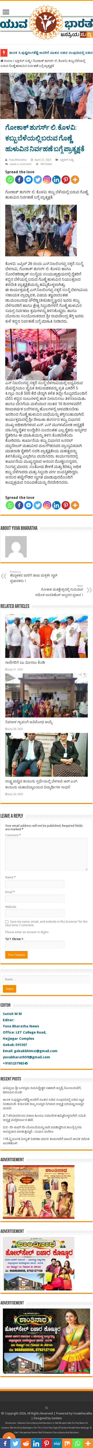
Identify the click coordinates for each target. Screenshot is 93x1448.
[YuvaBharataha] (46, 21)
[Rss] (46, 1408)
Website (10, 907)
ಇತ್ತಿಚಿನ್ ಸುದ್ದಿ (22, 61)
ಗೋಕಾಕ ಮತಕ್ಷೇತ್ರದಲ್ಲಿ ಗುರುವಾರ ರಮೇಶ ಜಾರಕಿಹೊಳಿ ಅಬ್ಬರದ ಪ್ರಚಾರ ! (59, 590)
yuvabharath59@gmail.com (26, 1057)
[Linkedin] (56, 179)
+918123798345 (15, 1063)
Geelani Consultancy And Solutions (35, 1423)
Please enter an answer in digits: (27, 932)
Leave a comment (20, 164)
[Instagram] (47, 179)
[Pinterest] (66, 179)
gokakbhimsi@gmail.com (35, 1051)
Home (7, 61)
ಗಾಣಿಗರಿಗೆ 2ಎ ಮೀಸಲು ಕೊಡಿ (25, 662)
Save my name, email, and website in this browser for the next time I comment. (46, 923)
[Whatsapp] (10, 179)
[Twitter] (38, 179)
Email (10, 892)
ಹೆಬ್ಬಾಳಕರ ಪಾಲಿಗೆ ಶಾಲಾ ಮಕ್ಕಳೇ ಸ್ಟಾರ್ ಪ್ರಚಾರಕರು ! (33, 576)
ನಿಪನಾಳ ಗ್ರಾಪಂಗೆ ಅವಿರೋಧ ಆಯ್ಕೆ (28, 722)
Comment (13, 835)
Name (10, 877)
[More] (75, 179)
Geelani (57, 1418)
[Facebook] (19, 179)
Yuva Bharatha (17, 159)
